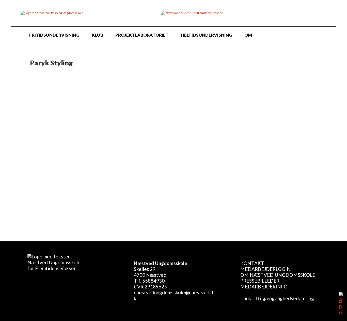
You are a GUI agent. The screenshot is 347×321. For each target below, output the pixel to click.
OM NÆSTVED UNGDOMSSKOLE (277, 275)
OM (248, 35)
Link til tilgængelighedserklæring (277, 298)
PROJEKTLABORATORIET (142, 35)
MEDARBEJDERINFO (264, 286)
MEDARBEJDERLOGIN (265, 269)
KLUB (97, 35)
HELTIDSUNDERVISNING (206, 35)
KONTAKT (252, 263)
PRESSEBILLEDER (259, 281)
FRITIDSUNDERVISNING (54, 35)
